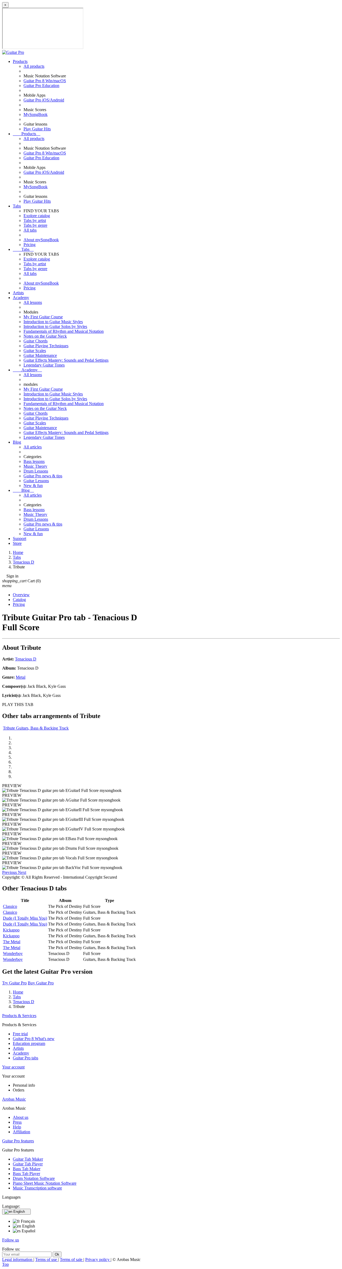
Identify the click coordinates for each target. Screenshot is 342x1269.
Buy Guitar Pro (41, 983)
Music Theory (35, 466)
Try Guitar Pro (14, 983)
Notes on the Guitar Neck (45, 336)
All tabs (30, 230)
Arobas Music (14, 1099)
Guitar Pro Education (41, 85)
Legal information (17, 1259)
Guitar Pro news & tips (43, 476)
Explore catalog (37, 215)
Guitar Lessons (36, 480)
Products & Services (19, 1015)
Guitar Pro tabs (25, 1058)
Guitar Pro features (18, 1141)
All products (34, 66)
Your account (13, 1067)
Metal (20, 677)
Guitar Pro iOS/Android (44, 100)
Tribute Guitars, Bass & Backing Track (36, 728)
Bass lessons (34, 461)
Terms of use (46, 1259)
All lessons (33, 302)
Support (19, 538)
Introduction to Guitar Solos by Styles (55, 326)
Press (17, 1122)
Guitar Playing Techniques (46, 345)
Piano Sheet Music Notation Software (44, 1183)
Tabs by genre (35, 225)
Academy (21, 297)
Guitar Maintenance (40, 355)
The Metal (11, 941)
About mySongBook (41, 239)
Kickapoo (11, 930)
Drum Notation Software (34, 1178)
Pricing (30, 244)
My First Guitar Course (43, 317)
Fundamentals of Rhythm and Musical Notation (64, 331)
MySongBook (36, 114)
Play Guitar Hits (37, 129)
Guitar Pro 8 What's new (34, 1038)
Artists (18, 292)
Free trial (20, 1034)
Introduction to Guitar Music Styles (53, 321)
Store (17, 543)
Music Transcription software (37, 1188)
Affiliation (21, 1132)
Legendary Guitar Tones (44, 365)
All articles (33, 447)
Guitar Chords (36, 341)
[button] (10, 872)
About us (20, 1117)
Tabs (17, 206)
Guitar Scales (35, 350)
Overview (21, 594)
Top (5, 1264)
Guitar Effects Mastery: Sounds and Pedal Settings (66, 360)
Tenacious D (25, 659)
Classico (10, 906)
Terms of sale (71, 1259)
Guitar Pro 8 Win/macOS (45, 80)
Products (20, 61)
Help (17, 1127)
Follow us (10, 1240)
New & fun (33, 485)
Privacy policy (98, 1259)
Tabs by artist (35, 220)
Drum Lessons (36, 471)
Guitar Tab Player (28, 1164)
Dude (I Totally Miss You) (25, 918)
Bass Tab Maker (26, 1168)
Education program (29, 1043)
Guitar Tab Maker (28, 1159)
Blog (17, 442)
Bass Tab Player (26, 1173)
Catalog (19, 599)
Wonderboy (13, 953)
